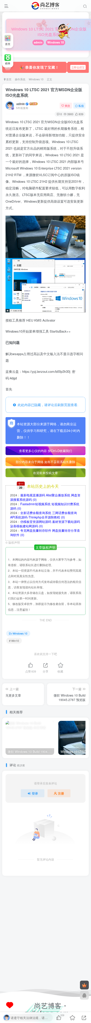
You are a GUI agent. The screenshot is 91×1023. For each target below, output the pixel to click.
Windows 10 (55, 42)
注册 (61, 793)
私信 (81, 105)
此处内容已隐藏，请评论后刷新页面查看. (47, 404)
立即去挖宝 (78, 67)
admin (38, 42)
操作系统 (20, 79)
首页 (8, 79)
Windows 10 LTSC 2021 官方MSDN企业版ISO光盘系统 (44, 92)
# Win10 (14, 640)
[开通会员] (84, 985)
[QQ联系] (84, 995)
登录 (35, 793)
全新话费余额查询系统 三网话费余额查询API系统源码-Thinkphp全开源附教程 (43, 515)
